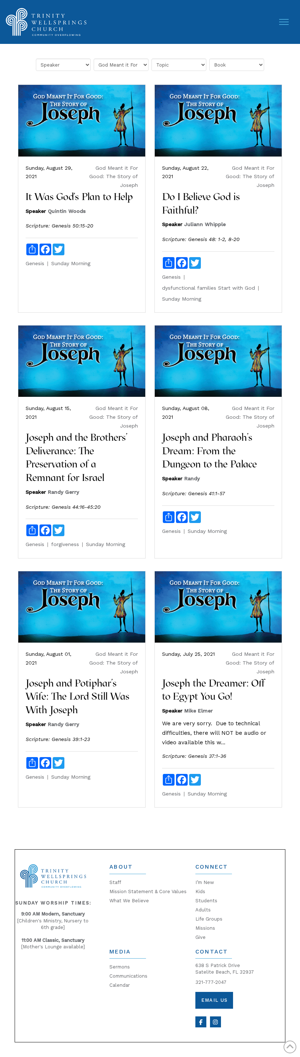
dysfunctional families (189, 288)
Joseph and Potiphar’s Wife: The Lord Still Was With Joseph (78, 696)
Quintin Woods (67, 211)
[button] (284, 22)
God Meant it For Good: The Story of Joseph (113, 176)
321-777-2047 (210, 982)
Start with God (236, 288)
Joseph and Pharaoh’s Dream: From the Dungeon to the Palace (209, 450)
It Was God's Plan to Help (79, 197)
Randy (192, 478)
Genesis (35, 263)
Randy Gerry (63, 492)
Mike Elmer (198, 711)
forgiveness (65, 544)
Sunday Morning (70, 263)
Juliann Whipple (205, 224)
